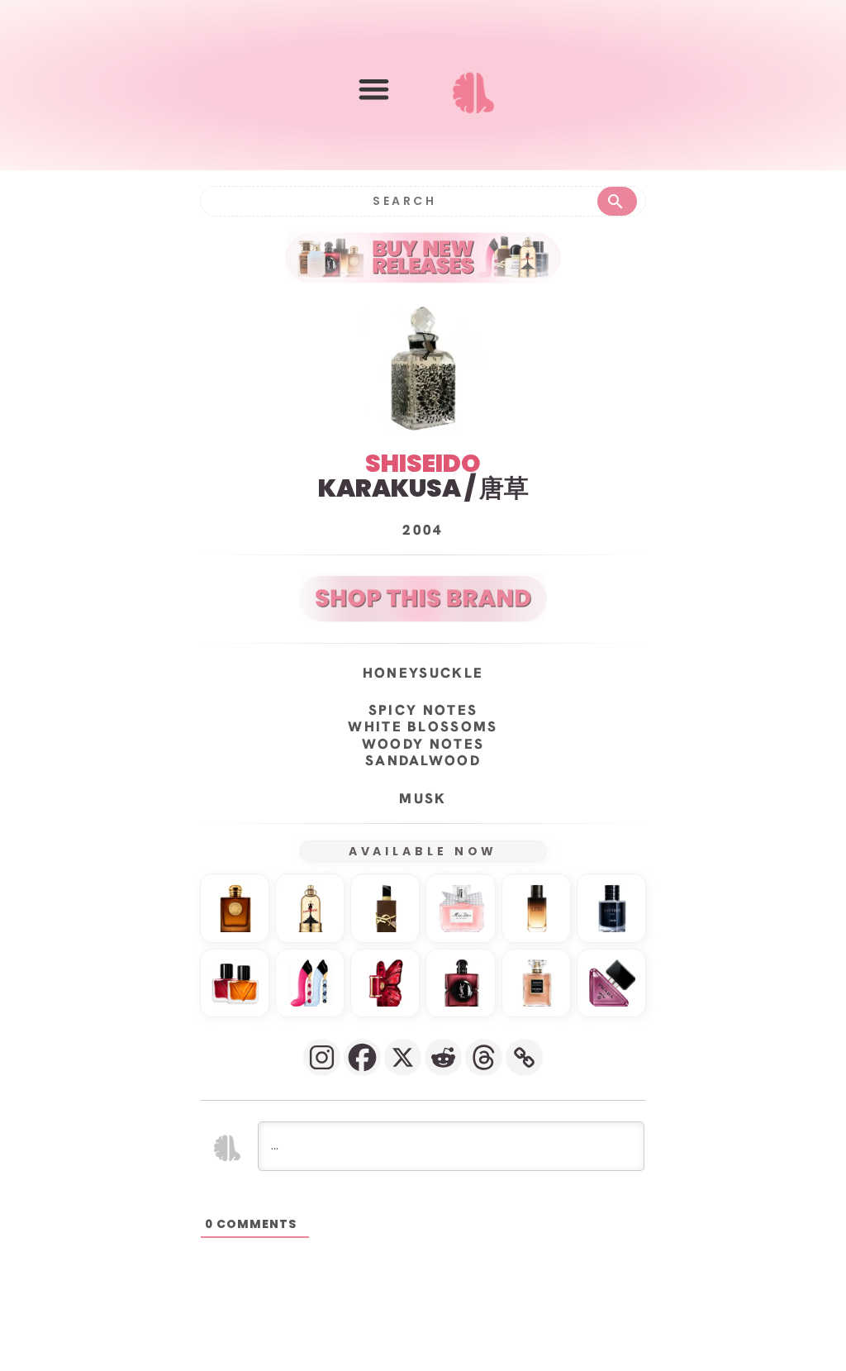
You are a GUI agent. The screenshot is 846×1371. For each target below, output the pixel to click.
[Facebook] (362, 1057)
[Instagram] (321, 1057)
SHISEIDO (423, 463)
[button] (374, 88)
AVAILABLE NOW (423, 851)
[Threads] (483, 1057)
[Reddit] (443, 1057)
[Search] (617, 201)
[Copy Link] (524, 1057)
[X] (402, 1057)
